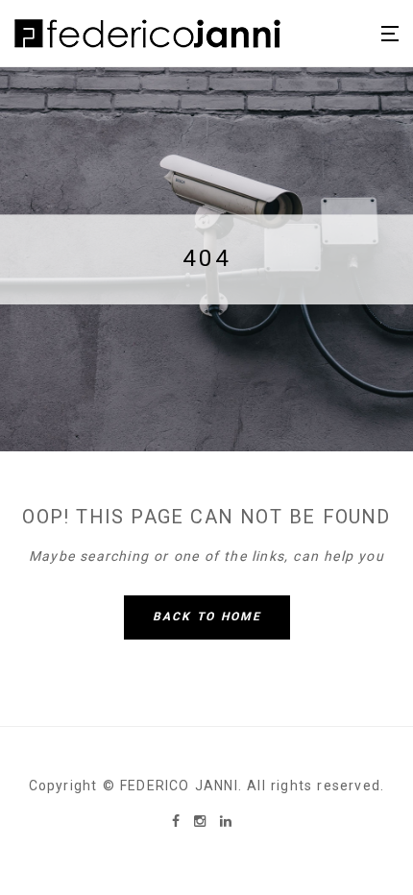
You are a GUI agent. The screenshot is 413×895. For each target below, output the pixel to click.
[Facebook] (178, 821)
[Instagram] (202, 821)
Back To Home (207, 616)
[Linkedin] (225, 821)
